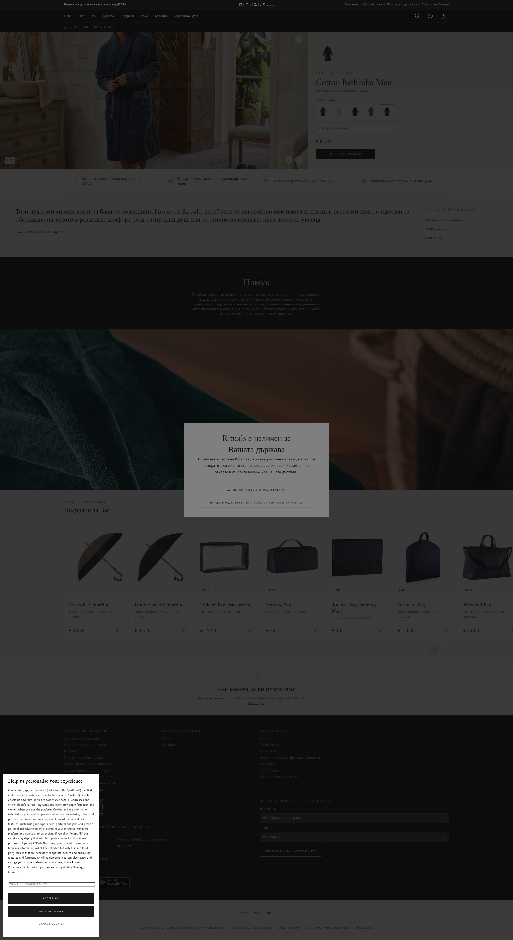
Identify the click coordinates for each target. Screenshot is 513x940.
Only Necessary (51, 912)
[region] (51, 855)
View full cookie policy (28, 884)
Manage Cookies (51, 924)
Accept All (51, 898)
